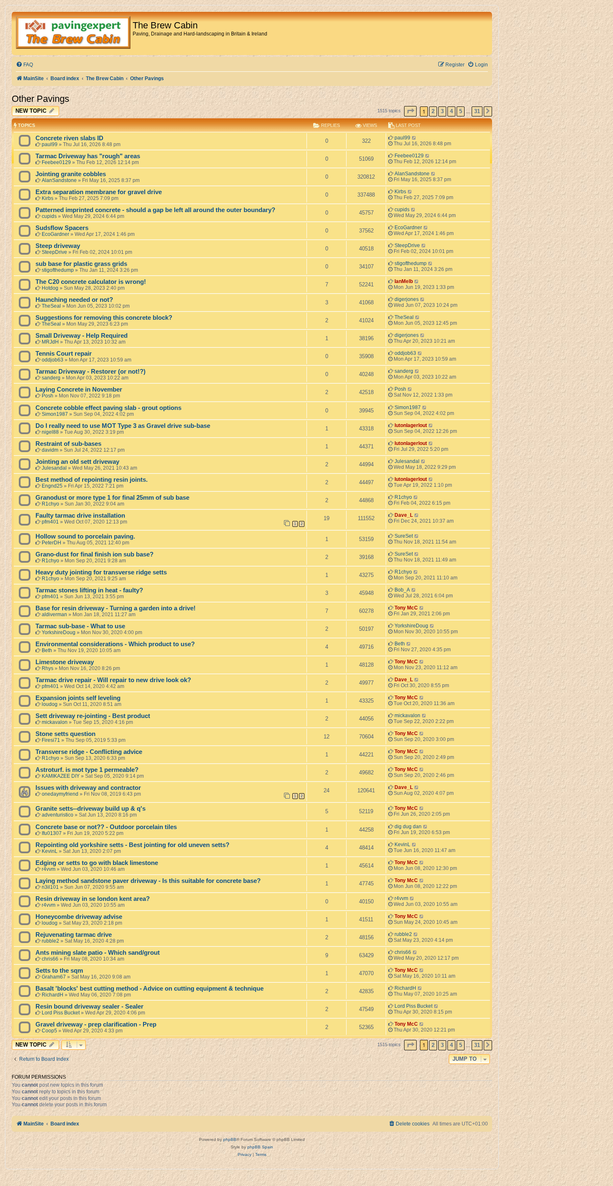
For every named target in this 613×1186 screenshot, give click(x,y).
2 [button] (433, 111)
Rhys (47, 668)
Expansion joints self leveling (78, 698)
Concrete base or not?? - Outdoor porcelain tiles (106, 827)
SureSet (403, 536)
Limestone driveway (64, 662)
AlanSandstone (59, 180)
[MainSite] (73, 33)
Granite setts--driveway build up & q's (90, 808)
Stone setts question (65, 734)
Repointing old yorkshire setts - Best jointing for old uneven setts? (132, 845)
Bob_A (402, 590)
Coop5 (49, 1031)
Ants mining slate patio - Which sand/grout (97, 952)
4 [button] (451, 111)
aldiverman (54, 614)
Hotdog (50, 288)
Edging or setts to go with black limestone (96, 863)
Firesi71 (51, 740)
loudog (50, 704)
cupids (49, 216)
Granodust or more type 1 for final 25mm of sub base (112, 497)
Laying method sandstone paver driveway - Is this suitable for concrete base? (148, 880)
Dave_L (403, 515)
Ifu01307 (52, 833)
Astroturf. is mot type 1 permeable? (86, 769)
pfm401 (50, 522)
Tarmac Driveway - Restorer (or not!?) (90, 371)
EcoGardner (55, 234)
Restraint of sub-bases (68, 443)
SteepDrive (54, 252)
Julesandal (54, 468)
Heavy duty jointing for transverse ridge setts (101, 572)
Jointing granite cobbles (70, 174)
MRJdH (50, 342)
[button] (410, 111)
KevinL (50, 851)
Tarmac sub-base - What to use (80, 626)
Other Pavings (40, 99)
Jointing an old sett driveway (77, 461)
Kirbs (47, 198)
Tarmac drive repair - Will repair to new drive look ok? (113, 680)
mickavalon (55, 722)
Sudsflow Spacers (61, 228)
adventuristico (57, 815)
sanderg (51, 378)
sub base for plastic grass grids (81, 263)
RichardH (52, 995)
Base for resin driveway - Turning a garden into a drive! (115, 608)
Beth (47, 650)
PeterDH (51, 543)
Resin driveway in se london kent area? (92, 898)
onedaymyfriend (60, 794)
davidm (50, 450)
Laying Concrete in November (78, 389)
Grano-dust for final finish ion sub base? (94, 554)
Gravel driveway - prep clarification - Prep (95, 1024)
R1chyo (50, 504)
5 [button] (460, 111)
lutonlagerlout (410, 425)
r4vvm (48, 869)
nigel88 (50, 432)
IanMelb (403, 281)
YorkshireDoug (58, 632)
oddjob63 (52, 360)
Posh (47, 396)
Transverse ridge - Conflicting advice (88, 752)
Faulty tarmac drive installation (80, 515)
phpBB (229, 1139)
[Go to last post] (414, 138)
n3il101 (50, 887)
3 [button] (442, 111)
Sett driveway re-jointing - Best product (92, 716)
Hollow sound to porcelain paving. (85, 536)
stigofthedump (58, 270)
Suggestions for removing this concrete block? (103, 317)
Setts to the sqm (59, 970)
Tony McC (406, 608)
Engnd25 (52, 486)
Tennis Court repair (63, 353)
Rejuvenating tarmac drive (73, 934)
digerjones (406, 299)
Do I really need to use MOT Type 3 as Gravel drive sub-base (122, 425)
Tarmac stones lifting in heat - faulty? (89, 590)
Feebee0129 (56, 162)
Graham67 (54, 977)
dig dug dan (408, 826)
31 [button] (477, 111)
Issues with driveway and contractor (88, 787)
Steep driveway (57, 246)
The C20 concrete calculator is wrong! (90, 281)
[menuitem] (24, 65)
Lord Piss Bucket (61, 1013)
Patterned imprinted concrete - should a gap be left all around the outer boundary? (155, 210)
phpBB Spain (260, 1147)
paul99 (50, 144)
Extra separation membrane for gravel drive (98, 192)
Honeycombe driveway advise (78, 916)
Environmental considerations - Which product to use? (115, 644)
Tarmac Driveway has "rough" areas (87, 156)
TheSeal (51, 306)
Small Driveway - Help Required (81, 335)
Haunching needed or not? (74, 299)
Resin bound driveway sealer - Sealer (89, 1006)
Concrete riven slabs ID (69, 138)
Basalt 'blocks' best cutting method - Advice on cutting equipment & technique (149, 988)
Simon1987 (55, 414)
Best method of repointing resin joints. (91, 479)
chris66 (50, 959)
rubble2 (50, 941)
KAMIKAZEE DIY (61, 776)
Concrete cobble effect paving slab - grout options (108, 408)
